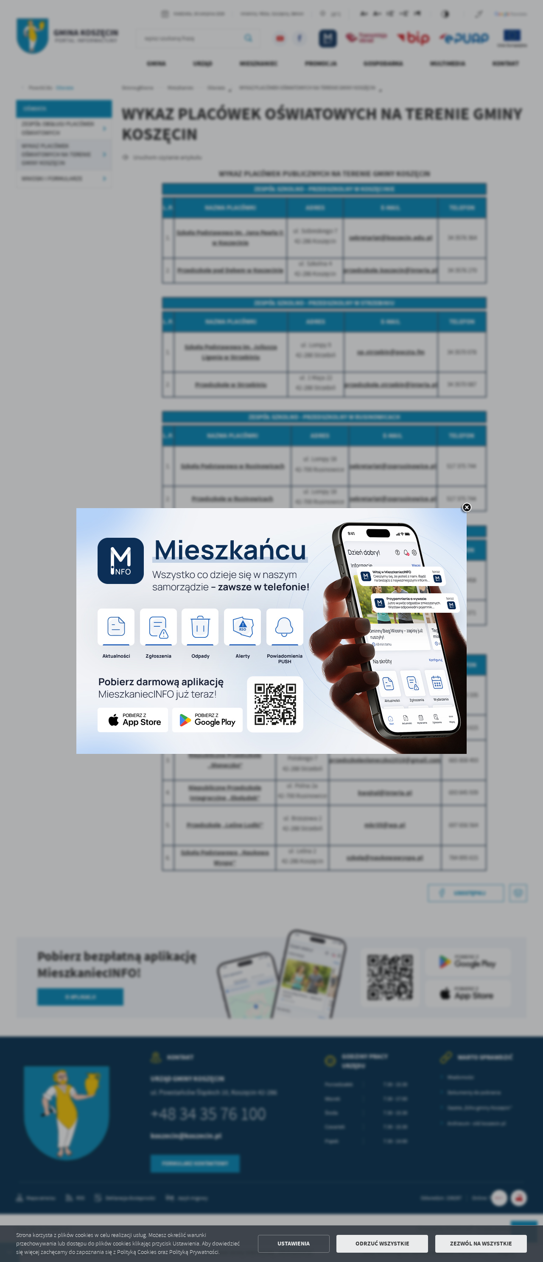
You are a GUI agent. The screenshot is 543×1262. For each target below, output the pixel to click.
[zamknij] (466, 508)
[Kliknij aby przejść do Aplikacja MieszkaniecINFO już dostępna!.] (271, 631)
